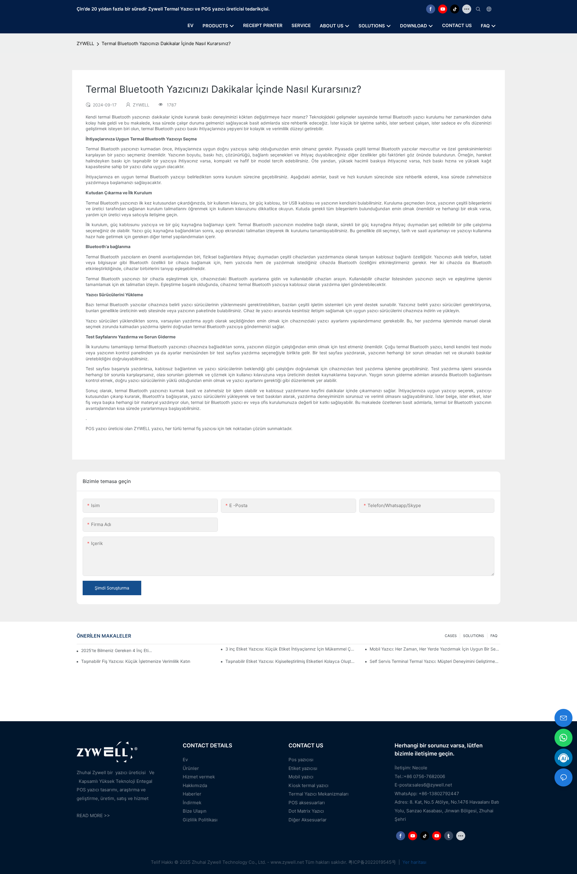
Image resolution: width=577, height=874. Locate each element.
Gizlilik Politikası (200, 820)
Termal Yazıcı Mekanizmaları (318, 794)
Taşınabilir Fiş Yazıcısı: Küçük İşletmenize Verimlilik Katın (135, 661)
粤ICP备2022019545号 (372, 862)
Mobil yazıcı (300, 777)
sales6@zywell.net (432, 785)
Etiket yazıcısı (302, 768)
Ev (185, 759)
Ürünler (191, 768)
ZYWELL (85, 43)
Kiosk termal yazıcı (308, 785)
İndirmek (192, 802)
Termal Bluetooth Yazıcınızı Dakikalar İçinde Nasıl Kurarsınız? (166, 43)
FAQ (493, 635)
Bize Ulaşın (194, 811)
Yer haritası (413, 862)
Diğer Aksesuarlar (307, 820)
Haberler (192, 794)
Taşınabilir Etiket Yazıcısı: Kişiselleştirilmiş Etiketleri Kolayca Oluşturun (290, 661)
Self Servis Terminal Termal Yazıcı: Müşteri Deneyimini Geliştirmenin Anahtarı (435, 661)
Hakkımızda (195, 785)
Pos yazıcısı (300, 759)
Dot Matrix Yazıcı (306, 811)
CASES (451, 635)
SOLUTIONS (473, 635)
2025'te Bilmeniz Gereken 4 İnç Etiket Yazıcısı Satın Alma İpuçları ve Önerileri (117, 650)
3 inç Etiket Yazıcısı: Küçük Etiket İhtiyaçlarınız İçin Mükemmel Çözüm (290, 648)
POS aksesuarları (306, 802)
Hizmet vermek (199, 777)
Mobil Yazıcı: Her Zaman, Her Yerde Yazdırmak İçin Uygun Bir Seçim (435, 648)
